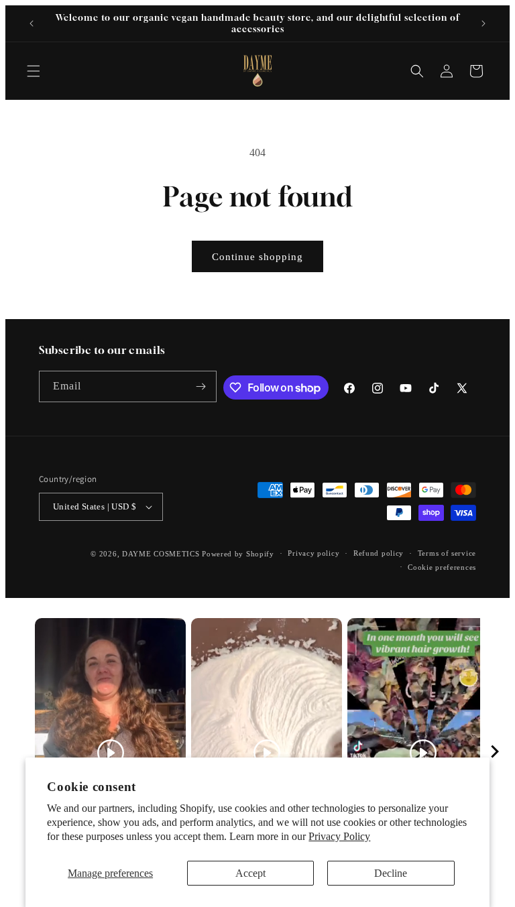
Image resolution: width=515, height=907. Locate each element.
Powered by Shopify (238, 554)
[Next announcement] (483, 23)
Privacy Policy (339, 836)
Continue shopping (257, 256)
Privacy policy (313, 553)
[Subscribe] (201, 386)
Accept (250, 873)
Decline (390, 873)
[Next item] (495, 752)
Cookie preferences (442, 567)
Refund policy (378, 553)
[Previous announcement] (31, 23)
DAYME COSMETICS (162, 554)
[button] (33, 71)
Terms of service (447, 553)
